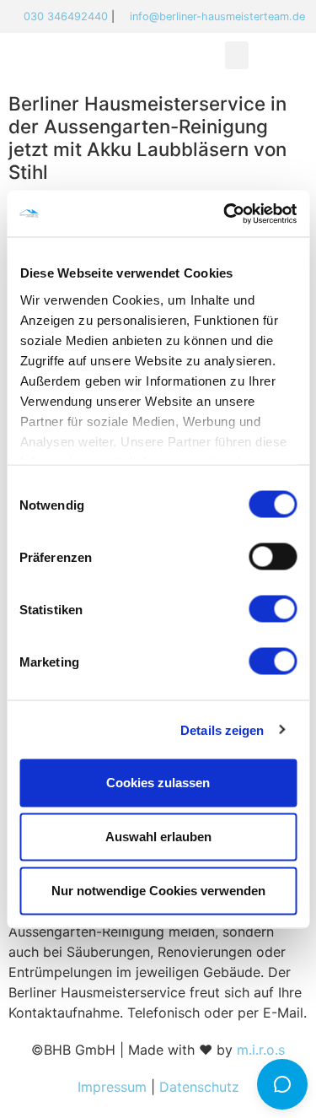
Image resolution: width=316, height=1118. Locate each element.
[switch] (273, 556)
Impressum (112, 1086)
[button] (237, 55)
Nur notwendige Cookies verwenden (158, 890)
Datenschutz (199, 1086)
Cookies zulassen (158, 782)
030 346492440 (66, 16)
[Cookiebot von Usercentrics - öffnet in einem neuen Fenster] (225, 213)
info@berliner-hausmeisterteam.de (217, 16)
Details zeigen (222, 729)
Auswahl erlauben (158, 836)
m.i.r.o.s (261, 1049)
